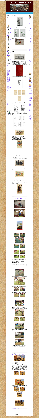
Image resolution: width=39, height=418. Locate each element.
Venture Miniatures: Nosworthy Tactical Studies (30, 95)
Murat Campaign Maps (30, 119)
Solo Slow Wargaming (8, 55)
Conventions (17, 352)
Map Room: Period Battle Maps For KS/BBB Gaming (9, 13)
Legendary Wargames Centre (8, 69)
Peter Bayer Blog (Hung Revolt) (30, 103)
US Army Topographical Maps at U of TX (30, 93)
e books (15, 196)
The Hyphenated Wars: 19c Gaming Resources (8, 78)
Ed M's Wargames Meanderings (19, 3)
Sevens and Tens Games (8, 77)
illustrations (30, 59)
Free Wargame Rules (8, 70)
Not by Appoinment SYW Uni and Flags (9, 92)
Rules (29, 65)
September (30, 30)
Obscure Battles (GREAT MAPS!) (30, 100)
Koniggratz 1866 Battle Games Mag (8, 86)
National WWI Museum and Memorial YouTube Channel (30, 107)
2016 (29, 44)
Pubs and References (17, 196)
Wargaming (29, 70)
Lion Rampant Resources (21, 13)
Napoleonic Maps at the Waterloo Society (30, 117)
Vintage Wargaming (8, 82)
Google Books (21, 63)
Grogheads (8, 74)
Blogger (23, 414)
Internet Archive (30, 116)
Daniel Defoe (9, 108)
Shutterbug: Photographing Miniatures (9, 87)
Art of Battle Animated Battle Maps (30, 113)
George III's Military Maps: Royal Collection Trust (30, 96)
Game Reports (19, 352)
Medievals (29, 60)
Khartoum (10, 43)
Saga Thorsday (8, 72)
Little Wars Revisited (8, 88)
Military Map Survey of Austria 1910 (30, 97)
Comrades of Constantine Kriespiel (8, 75)
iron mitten (8, 35)
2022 (29, 24)
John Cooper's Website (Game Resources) (8, 71)
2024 (29, 23)
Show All (10, 62)
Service (29, 66)
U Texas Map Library (30, 94)
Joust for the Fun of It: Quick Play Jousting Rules (17, 13)
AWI (29, 50)
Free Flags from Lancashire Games (8, 81)
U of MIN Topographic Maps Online (30, 98)
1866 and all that (8, 42)
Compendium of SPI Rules (8, 80)
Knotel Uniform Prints (30, 102)
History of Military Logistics (8, 104)
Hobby (29, 57)
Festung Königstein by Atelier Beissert (10, 33)
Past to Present (30, 63)
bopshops (20, 414)
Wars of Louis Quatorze (8, 31)
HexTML (7, 65)
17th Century (14, 352)
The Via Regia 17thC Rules (8, 102)
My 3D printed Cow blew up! (10, 29)
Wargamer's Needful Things (8, 103)
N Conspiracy (30, 61)
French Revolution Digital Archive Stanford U (30, 105)
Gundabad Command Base (10, 37)
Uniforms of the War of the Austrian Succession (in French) (8, 94)
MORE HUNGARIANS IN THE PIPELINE (16, 16)
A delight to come (10, 56)
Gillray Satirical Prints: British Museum (30, 104)
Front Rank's (22, 397)
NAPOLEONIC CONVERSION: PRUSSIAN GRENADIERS (18, 354)
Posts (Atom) (15, 410)
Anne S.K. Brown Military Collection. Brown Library (30, 110)
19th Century (14, 196)
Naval (29, 62)
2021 (29, 25)
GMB (17, 391)
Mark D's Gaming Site (8, 66)
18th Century (15, 352)
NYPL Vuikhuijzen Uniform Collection (30, 109)
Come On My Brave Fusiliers (8, 76)
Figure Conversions (14, 408)
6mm (29, 48)
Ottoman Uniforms (30, 99)
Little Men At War (8, 101)
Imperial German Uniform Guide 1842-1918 (30, 101)
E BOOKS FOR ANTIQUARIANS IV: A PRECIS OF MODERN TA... (30, 37)
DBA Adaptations (8, 91)
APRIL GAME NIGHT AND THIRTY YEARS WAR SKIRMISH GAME (19, 198)
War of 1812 (20, 352)
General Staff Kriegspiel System (8, 73)
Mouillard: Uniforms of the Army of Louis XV (30, 108)
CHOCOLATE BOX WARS (25, 13)
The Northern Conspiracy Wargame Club (9, 64)
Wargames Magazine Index (8, 85)
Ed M (29, 18)
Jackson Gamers (8, 90)
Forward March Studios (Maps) (8, 98)
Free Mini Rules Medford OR (9, 67)
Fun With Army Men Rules (8, 68)
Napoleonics (18, 408)
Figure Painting (16, 408)
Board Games (30, 51)
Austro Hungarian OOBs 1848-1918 (30, 114)
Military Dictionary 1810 (30, 118)
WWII (29, 71)
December (30, 28)
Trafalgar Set (10, 39)
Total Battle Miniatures (8, 79)
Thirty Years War (30, 68)
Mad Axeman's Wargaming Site (8, 89)
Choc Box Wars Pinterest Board (30, 115)
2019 (29, 26)
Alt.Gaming (30, 49)
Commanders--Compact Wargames (8, 84)
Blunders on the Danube (8, 51)
